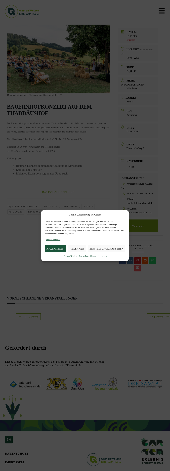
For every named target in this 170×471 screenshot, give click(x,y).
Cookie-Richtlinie (70, 256)
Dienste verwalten (53, 239)
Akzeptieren (55, 248)
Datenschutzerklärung (87, 256)
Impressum (102, 256)
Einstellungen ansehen (106, 248)
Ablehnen (77, 248)
